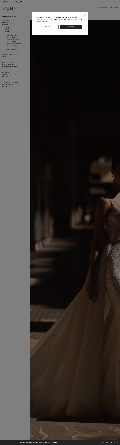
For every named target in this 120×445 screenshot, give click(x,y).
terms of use (44, 22)
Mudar (105, 442)
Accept (71, 27)
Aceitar (114, 442)
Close (85, 15)
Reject (47, 27)
